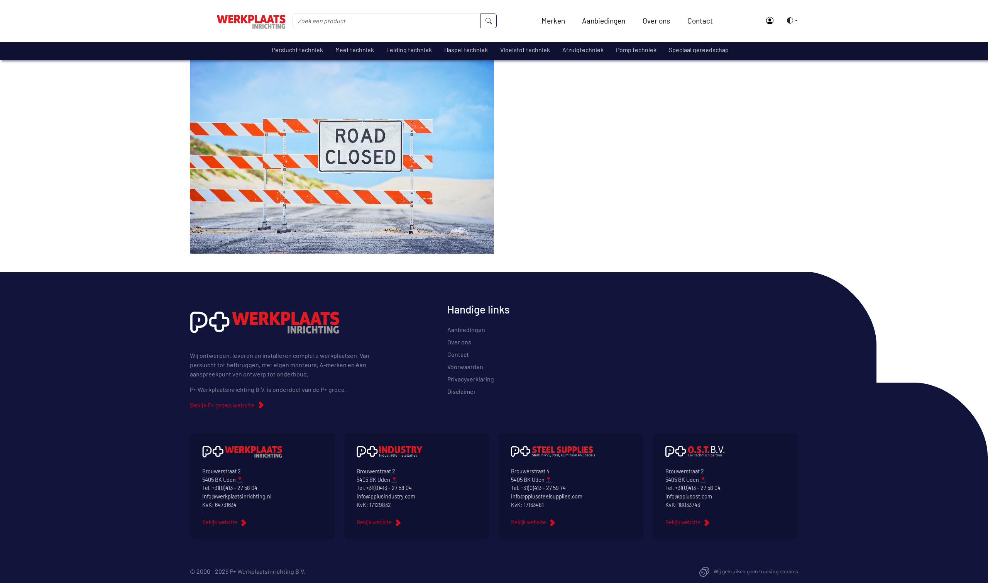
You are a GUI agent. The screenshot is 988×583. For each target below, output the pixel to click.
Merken (553, 20)
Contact (700, 20)
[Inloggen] (769, 21)
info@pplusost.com (688, 496)
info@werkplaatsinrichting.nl (236, 496)
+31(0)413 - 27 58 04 (234, 488)
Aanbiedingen (603, 20)
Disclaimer (461, 391)
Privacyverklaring (470, 379)
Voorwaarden (465, 366)
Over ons (656, 20)
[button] (790, 20)
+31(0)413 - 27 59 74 (543, 488)
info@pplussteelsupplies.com (546, 496)
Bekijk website (219, 522)
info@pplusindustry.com (386, 496)
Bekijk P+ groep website (222, 404)
